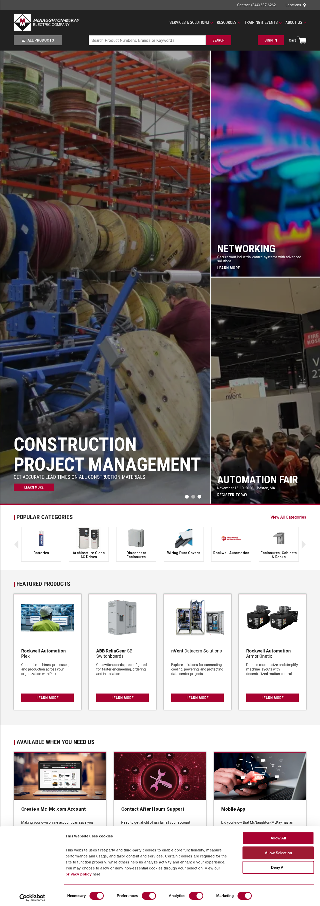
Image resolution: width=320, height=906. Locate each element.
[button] (191, 22)
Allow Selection (278, 853)
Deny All (278, 867)
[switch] (149, 896)
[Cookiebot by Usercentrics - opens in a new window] (32, 897)
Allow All (278, 838)
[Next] (303, 544)
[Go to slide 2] (199, 497)
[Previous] (16, 544)
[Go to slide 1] (193, 497)
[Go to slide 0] (187, 497)
